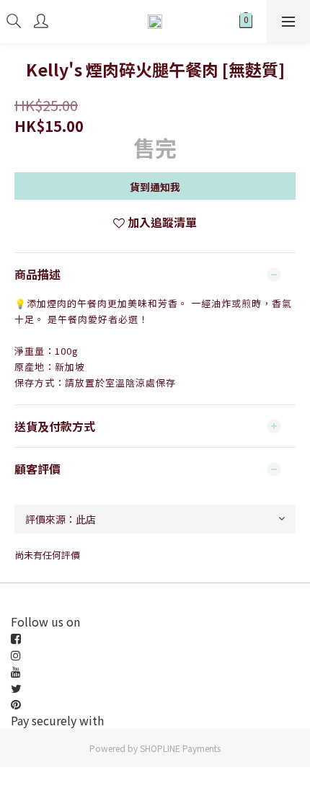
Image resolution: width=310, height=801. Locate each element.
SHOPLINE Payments (180, 748)
